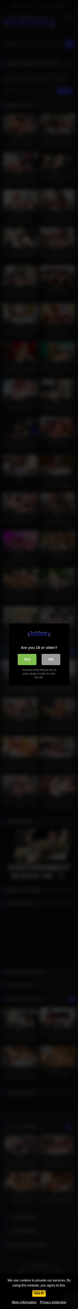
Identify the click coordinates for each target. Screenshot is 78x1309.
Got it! (39, 1293)
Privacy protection (53, 1302)
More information (24, 1302)
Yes (27, 659)
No (50, 659)
